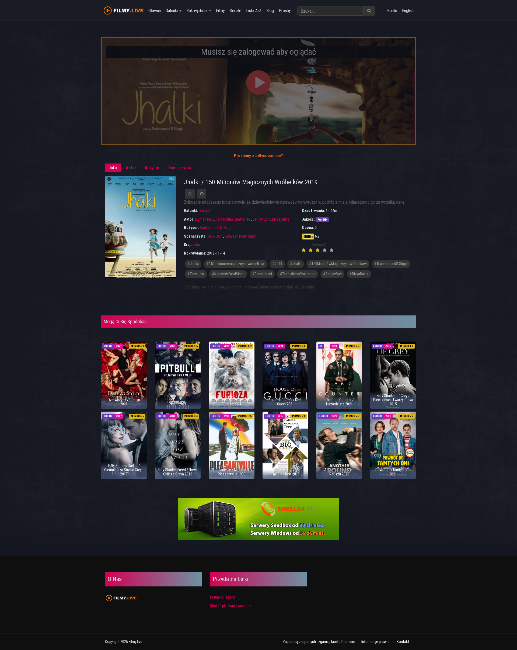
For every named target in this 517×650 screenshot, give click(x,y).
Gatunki (172, 10)
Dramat (204, 210)
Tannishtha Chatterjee (233, 219)
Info (113, 167)
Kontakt (403, 641)
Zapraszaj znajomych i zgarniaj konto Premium (318, 641)
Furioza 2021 (232, 404)
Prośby (285, 10)
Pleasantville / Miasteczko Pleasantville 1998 (232, 472)
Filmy (220, 10)
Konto (392, 10)
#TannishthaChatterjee (297, 274)
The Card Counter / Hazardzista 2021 (339, 402)
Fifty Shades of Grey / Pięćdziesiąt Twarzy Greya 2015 (393, 400)
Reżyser (152, 167)
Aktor (131, 167)
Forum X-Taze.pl (222, 597)
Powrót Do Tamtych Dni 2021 (393, 472)
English (408, 10)
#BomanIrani (262, 274)
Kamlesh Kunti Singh (241, 236)
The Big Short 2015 (285, 474)
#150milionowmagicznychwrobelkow (235, 264)
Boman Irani (204, 219)
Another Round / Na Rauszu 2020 (339, 472)
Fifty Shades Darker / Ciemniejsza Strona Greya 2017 (124, 470)
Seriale (235, 10)
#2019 (277, 264)
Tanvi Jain (214, 236)
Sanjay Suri (261, 219)
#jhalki (193, 264)
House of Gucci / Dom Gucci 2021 (285, 402)
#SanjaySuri (332, 274)
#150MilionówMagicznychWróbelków (338, 264)
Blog (270, 10)
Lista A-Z (253, 10)
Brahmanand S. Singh (216, 227)
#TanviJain (195, 274)
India (196, 244)
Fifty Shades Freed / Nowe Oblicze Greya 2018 (178, 472)
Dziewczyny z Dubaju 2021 (124, 402)
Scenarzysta (179, 167)
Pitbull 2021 (178, 404)
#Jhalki (295, 264)
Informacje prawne (375, 641)
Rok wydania (197, 10)
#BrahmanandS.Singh (391, 264)
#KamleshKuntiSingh (228, 274)
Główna (154, 10)
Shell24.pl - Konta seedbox (230, 605)
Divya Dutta (280, 219)
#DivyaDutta (359, 274)
